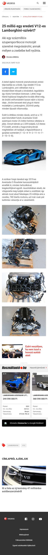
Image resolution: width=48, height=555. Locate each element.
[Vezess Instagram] (33, 518)
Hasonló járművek (37, 368)
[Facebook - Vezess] (5, 71)
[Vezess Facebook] (26, 518)
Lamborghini (13, 445)
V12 (23, 445)
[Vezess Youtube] (40, 518)
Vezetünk (15, 16)
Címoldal (5, 16)
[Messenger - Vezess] (13, 71)
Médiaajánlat (24, 535)
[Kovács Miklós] (3, 57)
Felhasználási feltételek (24, 540)
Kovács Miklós (13, 57)
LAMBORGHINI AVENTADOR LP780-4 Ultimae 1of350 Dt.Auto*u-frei (16, 395)
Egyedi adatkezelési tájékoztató (24, 545)
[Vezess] (11, 3)
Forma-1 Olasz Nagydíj (32, 9)
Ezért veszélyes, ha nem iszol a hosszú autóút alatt (34, 351)
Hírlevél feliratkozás (12, 9)
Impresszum (24, 529)
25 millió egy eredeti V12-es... (33, 16)
